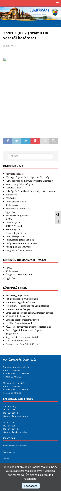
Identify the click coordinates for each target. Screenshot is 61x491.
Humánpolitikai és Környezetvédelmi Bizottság (29, 180)
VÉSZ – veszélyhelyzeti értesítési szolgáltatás (28, 326)
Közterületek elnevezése (17, 316)
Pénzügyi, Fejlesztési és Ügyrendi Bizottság (27, 177)
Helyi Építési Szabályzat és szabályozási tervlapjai (30, 191)
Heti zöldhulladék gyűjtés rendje (21, 298)
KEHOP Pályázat (13, 226)
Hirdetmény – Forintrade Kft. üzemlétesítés (27, 305)
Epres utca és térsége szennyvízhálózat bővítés (29, 312)
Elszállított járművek (15, 233)
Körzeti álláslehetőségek (17, 309)
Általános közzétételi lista (18, 208)
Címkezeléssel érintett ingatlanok (22, 319)
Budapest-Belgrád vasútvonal (20, 302)
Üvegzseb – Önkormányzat (19, 250)
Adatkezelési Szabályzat (15, 445)
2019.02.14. (11, 45)
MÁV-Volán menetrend (16, 340)
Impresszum (9, 452)
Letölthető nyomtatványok (18, 323)
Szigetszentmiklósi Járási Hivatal (21, 337)
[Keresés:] (30, 156)
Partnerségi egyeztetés (17, 295)
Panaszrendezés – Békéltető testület (24, 344)
